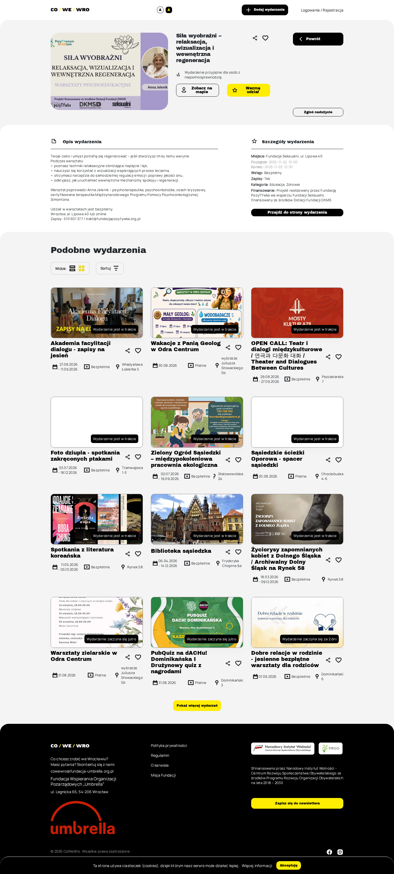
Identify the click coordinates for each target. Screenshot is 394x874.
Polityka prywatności (169, 745)
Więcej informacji (257, 865)
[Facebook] (329, 852)
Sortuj (106, 268)
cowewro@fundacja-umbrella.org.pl (82, 771)
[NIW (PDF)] (282, 749)
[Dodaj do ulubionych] (265, 38)
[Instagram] (340, 852)
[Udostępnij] (254, 38)
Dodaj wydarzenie (269, 10)
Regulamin (160, 755)
